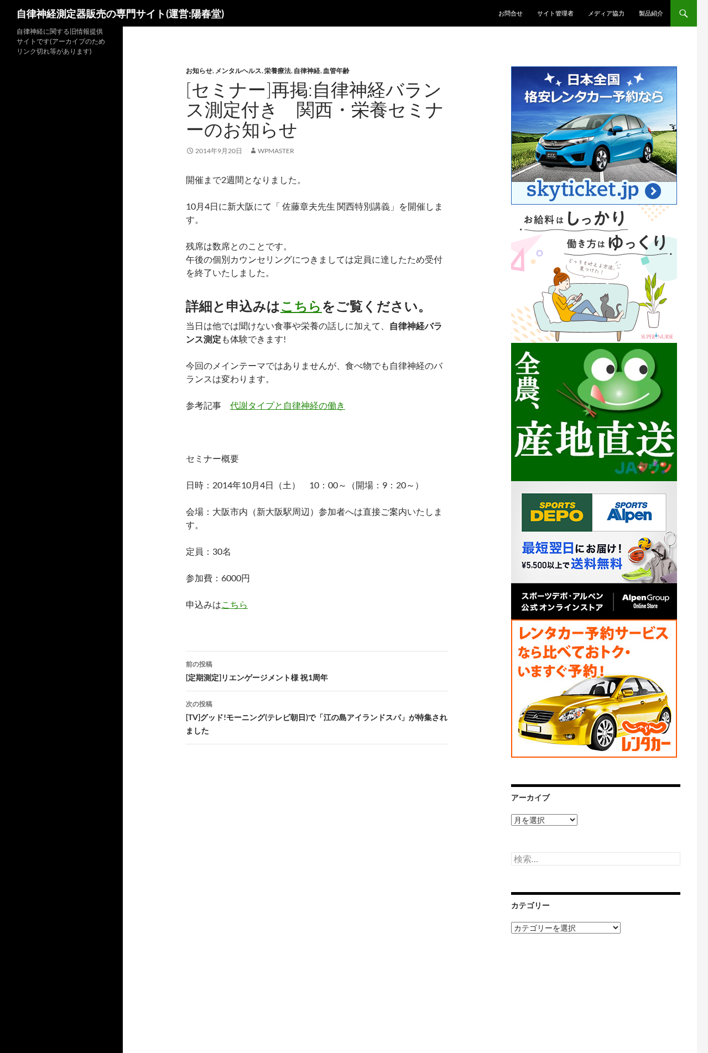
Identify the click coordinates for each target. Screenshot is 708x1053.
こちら (301, 306)
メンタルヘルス (238, 70)
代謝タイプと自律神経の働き (287, 405)
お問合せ (510, 13)
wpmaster (276, 151)
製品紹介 (651, 13)
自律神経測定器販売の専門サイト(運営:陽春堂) (120, 13)
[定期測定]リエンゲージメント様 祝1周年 (257, 671)
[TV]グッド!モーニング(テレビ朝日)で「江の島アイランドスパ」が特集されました (316, 717)
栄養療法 (277, 70)
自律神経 (307, 70)
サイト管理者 (555, 13)
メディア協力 (606, 13)
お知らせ (199, 70)
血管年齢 (336, 70)
